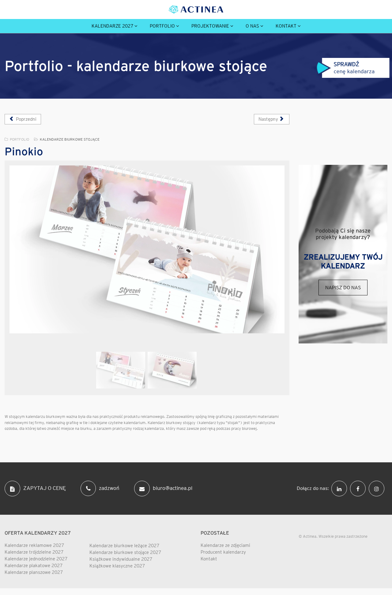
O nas (252, 26)
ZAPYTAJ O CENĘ (44, 488)
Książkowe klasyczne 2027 (117, 566)
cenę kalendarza (354, 67)
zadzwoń (109, 488)
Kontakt (286, 26)
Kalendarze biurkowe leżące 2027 (124, 545)
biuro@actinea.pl (172, 488)
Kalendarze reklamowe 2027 (34, 545)
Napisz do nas (343, 287)
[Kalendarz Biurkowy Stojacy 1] (147, 249)
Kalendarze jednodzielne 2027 (36, 559)
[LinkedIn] (340, 488)
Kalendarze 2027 (112, 26)
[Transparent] (120, 370)
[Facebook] (359, 488)
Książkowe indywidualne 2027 (120, 559)
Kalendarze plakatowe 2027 (33, 565)
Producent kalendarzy (223, 552)
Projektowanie (210, 26)
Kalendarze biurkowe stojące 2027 (125, 552)
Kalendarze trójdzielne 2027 (34, 552)
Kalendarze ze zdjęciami (225, 545)
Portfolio (162, 26)
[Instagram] (378, 488)
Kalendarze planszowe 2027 (34, 572)
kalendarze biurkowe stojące (70, 139)
